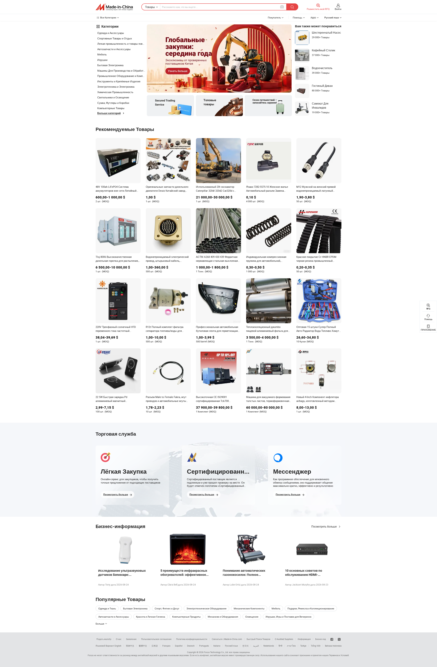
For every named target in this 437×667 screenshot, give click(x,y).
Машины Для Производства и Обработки (121, 70)
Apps (313, 17)
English (118, 645)
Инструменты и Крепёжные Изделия (118, 81)
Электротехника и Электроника (115, 86)
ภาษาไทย (291, 645)
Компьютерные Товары (110, 108)
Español (178, 645)
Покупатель (274, 17)
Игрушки (102, 60)
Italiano (216, 645)
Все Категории (108, 17)
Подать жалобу (103, 639)
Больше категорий (109, 113)
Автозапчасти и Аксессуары (114, 49)
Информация (304, 639)
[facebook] (331, 639)
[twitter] (339, 639)
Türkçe (303, 645)
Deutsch (191, 645)
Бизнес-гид (320, 639)
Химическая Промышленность (115, 92)
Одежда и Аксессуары (110, 33)
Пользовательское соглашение (156, 639)
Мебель (102, 54)
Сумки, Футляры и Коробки (113, 103)
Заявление (131, 639)
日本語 (155, 645)
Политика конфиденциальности (191, 639)
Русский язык (231, 645)
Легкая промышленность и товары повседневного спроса (121, 43)
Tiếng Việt (315, 645)
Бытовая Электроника (110, 65)
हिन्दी (280, 645)
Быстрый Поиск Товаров (258, 639)
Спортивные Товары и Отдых (114, 38)
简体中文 (130, 645)
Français (166, 645)
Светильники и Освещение (113, 97)
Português (204, 645)
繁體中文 (143, 645)
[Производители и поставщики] (114, 7)
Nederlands (268, 645)
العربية (256, 645)
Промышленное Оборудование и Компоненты (121, 76)
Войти (338, 9)
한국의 (245, 645)
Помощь (297, 17)
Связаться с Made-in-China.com (227, 639)
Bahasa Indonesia (333, 645)
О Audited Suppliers (284, 639)
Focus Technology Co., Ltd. (216, 652)
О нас (118, 639)
